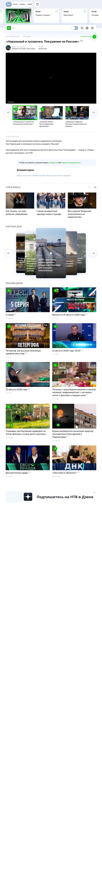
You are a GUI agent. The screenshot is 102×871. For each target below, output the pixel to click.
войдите (53, 162)
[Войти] (87, 28)
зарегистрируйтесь (71, 162)
